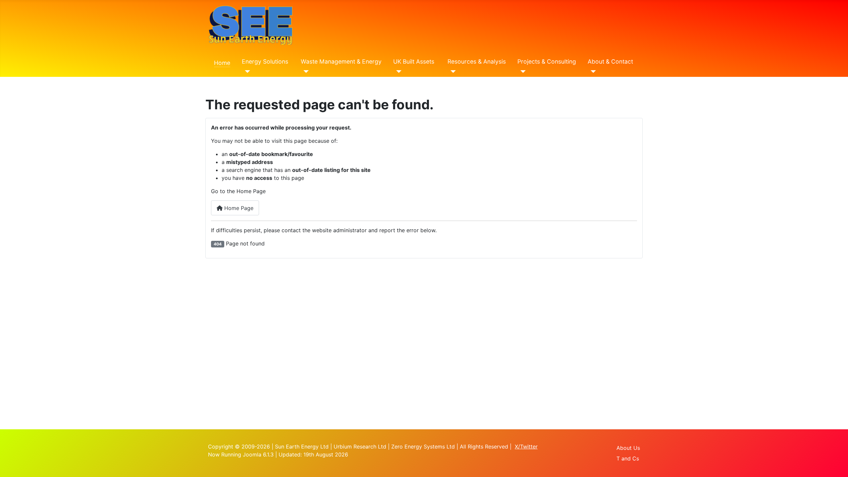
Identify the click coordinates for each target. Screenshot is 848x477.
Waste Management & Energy (341, 61)
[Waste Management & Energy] (305, 71)
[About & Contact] (592, 71)
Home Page (238, 208)
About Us (628, 448)
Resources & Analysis (477, 61)
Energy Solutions (265, 61)
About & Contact (610, 61)
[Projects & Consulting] (521, 71)
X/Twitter (526, 446)
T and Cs (627, 458)
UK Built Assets (413, 61)
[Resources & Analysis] (452, 71)
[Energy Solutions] (246, 71)
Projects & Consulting (546, 61)
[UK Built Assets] (397, 71)
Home (222, 62)
